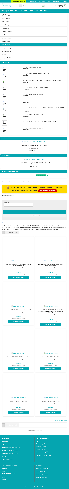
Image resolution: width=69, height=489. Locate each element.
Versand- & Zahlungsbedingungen (11, 450)
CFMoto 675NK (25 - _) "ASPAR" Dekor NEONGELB (34, 163)
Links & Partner (32, 1)
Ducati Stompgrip (6, 25)
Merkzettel (64, 1)
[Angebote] (65, 138)
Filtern (34, 212)
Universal (4, 54)
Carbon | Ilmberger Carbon (9, 11)
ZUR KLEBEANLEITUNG (18, 1)
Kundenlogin (56, 1)
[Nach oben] (4, 486)
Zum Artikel (18, 277)
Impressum (5, 441)
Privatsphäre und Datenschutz (10, 453)
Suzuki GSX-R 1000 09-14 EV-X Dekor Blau (34, 145)
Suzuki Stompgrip (6, 44)
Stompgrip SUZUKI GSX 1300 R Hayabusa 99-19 (18, 357)
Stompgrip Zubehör (6, 58)
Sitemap (4, 479)
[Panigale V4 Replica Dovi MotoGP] (34, 159)
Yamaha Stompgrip (6, 51)
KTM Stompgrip (5, 34)
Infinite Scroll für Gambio (60, 420)
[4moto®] (9, 6)
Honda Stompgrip (6, 28)
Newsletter (4, 475)
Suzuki (6, 202)
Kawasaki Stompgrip (7, 31)
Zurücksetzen (34, 215)
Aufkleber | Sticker (42, 11)
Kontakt (4, 456)
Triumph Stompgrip (6, 48)
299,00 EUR (34, 166)
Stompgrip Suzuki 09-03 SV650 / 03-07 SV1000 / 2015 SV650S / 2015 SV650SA (50, 265)
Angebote (4, 477)
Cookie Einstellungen (7, 459)
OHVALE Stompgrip (6, 41)
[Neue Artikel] (65, 156)
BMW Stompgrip (6, 18)
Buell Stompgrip (5, 21)
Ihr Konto (4, 470)
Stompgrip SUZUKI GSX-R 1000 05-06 (51, 401)
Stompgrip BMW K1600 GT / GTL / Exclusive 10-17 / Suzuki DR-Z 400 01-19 (18, 265)
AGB (3, 444)
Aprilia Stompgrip (6, 15)
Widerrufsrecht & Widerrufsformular (11, 447)
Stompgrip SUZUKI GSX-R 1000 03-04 (19, 401)
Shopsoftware (28, 487)
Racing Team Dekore (27, 11)
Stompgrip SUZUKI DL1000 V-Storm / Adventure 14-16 (18, 309)
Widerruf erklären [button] (44, 455)
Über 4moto (42, 1)
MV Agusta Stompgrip (7, 38)
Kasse (3, 471)
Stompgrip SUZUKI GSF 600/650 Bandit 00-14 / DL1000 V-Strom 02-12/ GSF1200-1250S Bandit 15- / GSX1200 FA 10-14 (51, 311)
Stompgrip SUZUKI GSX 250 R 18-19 (50, 357)
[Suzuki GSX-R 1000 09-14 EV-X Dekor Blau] (34, 142)
